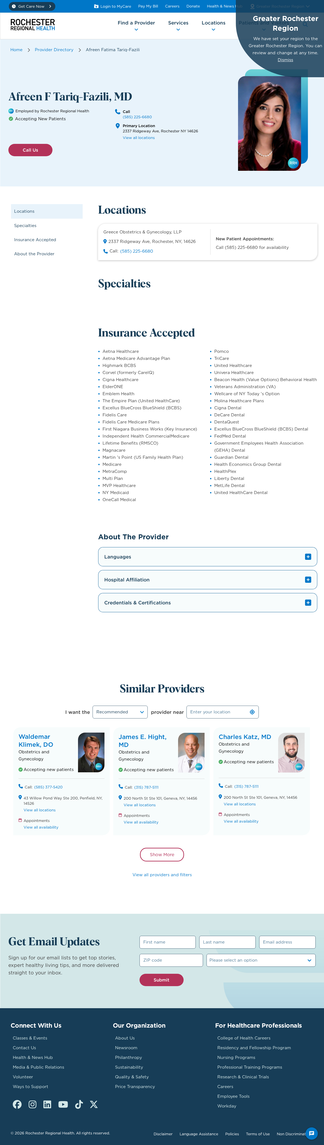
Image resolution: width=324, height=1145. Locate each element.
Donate (193, 6)
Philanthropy (128, 1057)
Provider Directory (54, 49)
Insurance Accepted (35, 239)
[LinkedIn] (47, 1104)
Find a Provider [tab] (136, 23)
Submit (161, 980)
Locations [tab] (213, 23)
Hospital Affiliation (127, 580)
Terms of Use (258, 1134)
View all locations (139, 137)
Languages (117, 557)
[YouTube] (63, 1104)
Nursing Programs (236, 1057)
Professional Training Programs (249, 1067)
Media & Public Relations (38, 1067)
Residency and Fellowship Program (254, 1047)
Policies (232, 1134)
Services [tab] (178, 23)
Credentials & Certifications (137, 603)
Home (16, 49)
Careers (172, 6)
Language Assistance (199, 1134)
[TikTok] (79, 1104)
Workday (226, 1106)
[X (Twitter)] (94, 1104)
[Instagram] (32, 1104)
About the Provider (34, 253)
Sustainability (129, 1067)
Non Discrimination (294, 1134)
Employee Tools (233, 1096)
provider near (167, 712)
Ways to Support (30, 1086)
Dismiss (285, 59)
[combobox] (120, 712)
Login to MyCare (116, 6)
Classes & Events (30, 1038)
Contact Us (24, 1047)
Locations (24, 211)
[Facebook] (17, 1104)
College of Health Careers (243, 1038)
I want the (77, 712)
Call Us (30, 150)
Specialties (25, 225)
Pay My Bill (148, 6)
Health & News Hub (224, 6)
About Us (125, 1038)
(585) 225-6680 (137, 117)
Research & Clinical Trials (243, 1076)
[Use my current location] (252, 712)
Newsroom (126, 1047)
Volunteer (23, 1076)
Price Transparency (135, 1086)
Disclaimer (163, 1134)
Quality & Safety (132, 1076)
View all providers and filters (162, 874)
